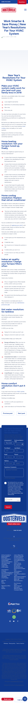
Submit (8, 507)
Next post (21, 413)
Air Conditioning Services (7, 572)
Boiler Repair (4, 557)
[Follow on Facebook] (18, 621)
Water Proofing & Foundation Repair (18, 589)
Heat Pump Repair (5, 563)
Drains (15, 584)
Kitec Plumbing (17, 564)
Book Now (22, 2)
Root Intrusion (17, 583)
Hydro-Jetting (17, 563)
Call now (21, 700)
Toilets (15, 575)
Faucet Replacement (19, 559)
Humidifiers (4, 564)
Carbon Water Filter (18, 555)
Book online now (14, 524)
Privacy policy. (12, 643)
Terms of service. (20, 643)
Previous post (8, 413)
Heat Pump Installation (6, 561)
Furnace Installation (6, 559)
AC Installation (5, 569)
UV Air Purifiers (4, 567)
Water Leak (16, 579)
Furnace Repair (5, 560)
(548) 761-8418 (5, 1)
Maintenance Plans (5, 585)
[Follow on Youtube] (14, 621)
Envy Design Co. (20, 685)
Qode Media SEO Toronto (17, 681)
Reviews (3, 588)
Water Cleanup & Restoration (18, 586)
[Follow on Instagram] (10, 621)
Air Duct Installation (6, 555)
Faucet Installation (18, 557)
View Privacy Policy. (15, 493)
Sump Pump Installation (20, 574)
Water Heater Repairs (19, 578)
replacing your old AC (17, 225)
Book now (7, 699)
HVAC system (20, 391)
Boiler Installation (5, 556)
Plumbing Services (18, 567)
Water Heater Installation (20, 576)
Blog (2, 581)
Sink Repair (16, 572)
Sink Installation (18, 571)
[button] (14, 617)
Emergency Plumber (19, 556)
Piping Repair (17, 566)
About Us (3, 580)
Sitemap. (6, 643)
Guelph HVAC (4, 566)
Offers (2, 587)
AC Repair (3, 571)
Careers (3, 583)
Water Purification (18, 580)
